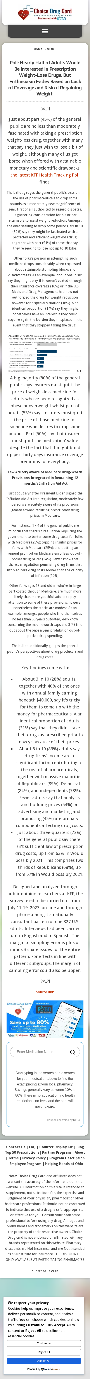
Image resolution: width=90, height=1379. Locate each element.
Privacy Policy (34, 1158)
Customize (43, 1343)
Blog (80, 1147)
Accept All (43, 1360)
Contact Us (15, 1147)
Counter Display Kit (56, 1147)
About (80, 1152)
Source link (45, 992)
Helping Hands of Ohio (64, 1164)
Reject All (44, 1352)
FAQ (32, 1147)
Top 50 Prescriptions (22, 1152)
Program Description (67, 1158)
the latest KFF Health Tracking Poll (45, 175)
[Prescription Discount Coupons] (45, 12)
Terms (13, 1158)
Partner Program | (58, 1152)
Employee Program (26, 1164)
